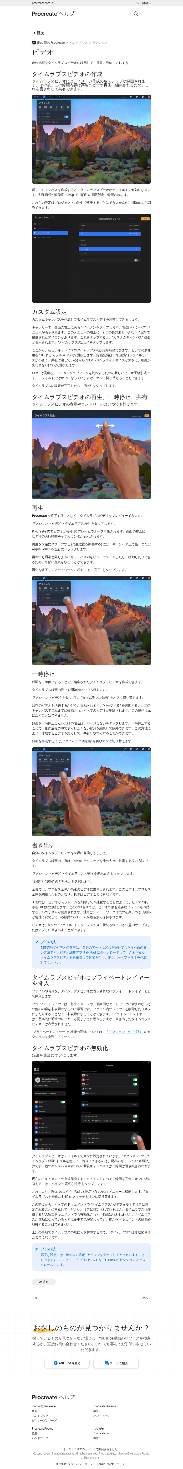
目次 (40, 32)
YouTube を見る (70, 1363)
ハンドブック (78, 42)
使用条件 (61, 1464)
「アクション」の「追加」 (125, 1031)
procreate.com (41, 3)
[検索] (136, 14)
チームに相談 (119, 1363)
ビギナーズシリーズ (44, 1420)
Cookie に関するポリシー (112, 1464)
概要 (34, 1411)
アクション (99, 42)
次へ (145, 1298)
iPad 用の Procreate (51, 42)
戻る (38, 1298)
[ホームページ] (53, 14)
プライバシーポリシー (81, 1464)
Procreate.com (102, 1433)
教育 (96, 1438)
